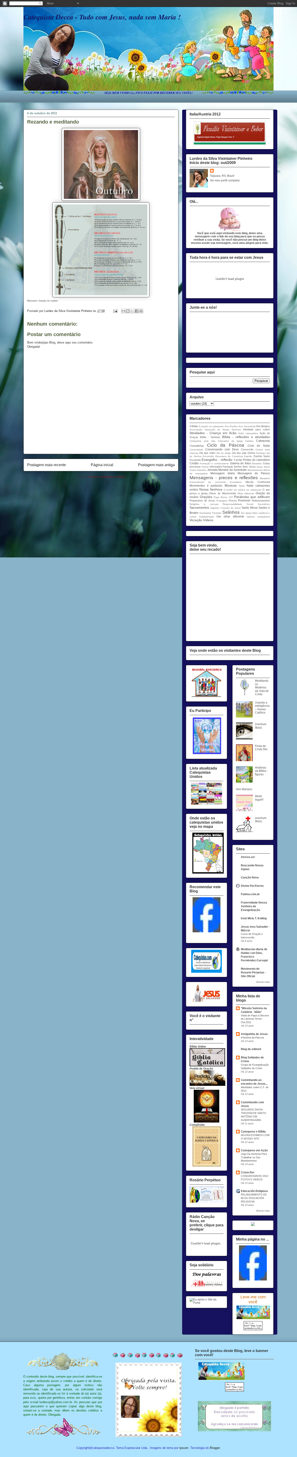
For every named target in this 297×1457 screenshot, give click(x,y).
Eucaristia (195, 459)
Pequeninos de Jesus (202, 500)
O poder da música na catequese (242, 489)
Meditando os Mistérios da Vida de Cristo (262, 687)
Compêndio (197, 1124)
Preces (233, 500)
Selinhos (231, 512)
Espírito (248, 456)
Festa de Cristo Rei (261, 747)
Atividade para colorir (256, 429)
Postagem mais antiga (156, 465)
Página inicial (102, 465)
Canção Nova (250, 877)
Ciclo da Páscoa (225, 445)
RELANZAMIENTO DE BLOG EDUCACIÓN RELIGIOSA (254, 1198)
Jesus (259, 466)
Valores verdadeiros (258, 516)
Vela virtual (197, 1088)
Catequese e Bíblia (253, 1131)
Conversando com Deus (222, 449)
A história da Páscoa (252, 1037)
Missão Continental (257, 482)
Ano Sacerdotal (247, 426)
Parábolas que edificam (252, 497)
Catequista (263, 440)
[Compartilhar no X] (132, 311)
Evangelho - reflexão (217, 460)
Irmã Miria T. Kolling (254, 918)
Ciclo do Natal (259, 445)
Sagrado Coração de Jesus (225, 508)
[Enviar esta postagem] (115, 311)
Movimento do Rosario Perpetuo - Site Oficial (253, 972)
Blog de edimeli (251, 1049)
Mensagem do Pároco (254, 473)
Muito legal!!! (259, 798)
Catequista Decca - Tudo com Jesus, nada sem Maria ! (102, 17)
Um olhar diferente (230, 516)
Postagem (221, 500)
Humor (205, 466)
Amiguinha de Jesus (254, 1034)
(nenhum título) (260, 726)
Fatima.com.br (250, 894)
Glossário (257, 463)
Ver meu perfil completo (225, 180)
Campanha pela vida (202, 441)
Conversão (247, 449)
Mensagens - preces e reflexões (224, 477)
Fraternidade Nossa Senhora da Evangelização (254, 906)
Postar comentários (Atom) (107, 476)
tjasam (183, 1448)
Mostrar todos (263, 982)
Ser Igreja (246, 513)
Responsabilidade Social (238, 504)
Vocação (196, 520)
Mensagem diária (222, 473)
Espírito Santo (262, 456)
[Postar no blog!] (128, 311)
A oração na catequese (211, 426)
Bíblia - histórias (210, 437)
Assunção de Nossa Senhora (223, 429)
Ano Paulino (231, 426)
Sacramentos (199, 507)
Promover (244, 500)
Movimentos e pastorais (206, 485)
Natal (242, 486)
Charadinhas (197, 445)
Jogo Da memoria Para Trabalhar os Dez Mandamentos (254, 1157)
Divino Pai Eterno (252, 885)
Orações (206, 497)
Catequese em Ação (254, 1150)
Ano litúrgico (263, 426)
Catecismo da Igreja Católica (236, 441)
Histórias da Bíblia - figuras (261, 771)
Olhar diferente (245, 493)
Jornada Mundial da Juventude (227, 469)
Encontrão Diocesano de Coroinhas (223, 456)
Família (238, 459)
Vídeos (208, 520)
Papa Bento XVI (223, 497)
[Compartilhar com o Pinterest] (141, 311)
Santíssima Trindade (210, 513)
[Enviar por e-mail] (123, 311)
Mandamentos (255, 470)
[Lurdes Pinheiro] (206, 931)
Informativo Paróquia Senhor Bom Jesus (233, 466)
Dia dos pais (239, 453)
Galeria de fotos (240, 463)
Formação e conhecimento (214, 463)
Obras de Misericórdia (222, 493)
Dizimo (251, 453)
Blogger (215, 1448)
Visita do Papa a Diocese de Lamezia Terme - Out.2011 (255, 1019)
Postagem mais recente (46, 465)
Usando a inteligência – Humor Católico (262, 707)
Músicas (231, 485)
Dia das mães (207, 453)
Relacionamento (261, 500)
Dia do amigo (223, 453)
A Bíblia (194, 426)
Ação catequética (248, 433)
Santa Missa (249, 507)
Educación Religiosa (254, 1191)
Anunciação (196, 429)
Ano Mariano (244, 789)
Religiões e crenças (204, 504)
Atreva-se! (248, 857)
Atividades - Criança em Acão (213, 433)
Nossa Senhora (211, 489)
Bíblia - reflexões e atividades (246, 437)
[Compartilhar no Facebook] (136, 311)
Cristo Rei (247, 1172)
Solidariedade (206, 516)
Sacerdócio (264, 504)
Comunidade (196, 449)
